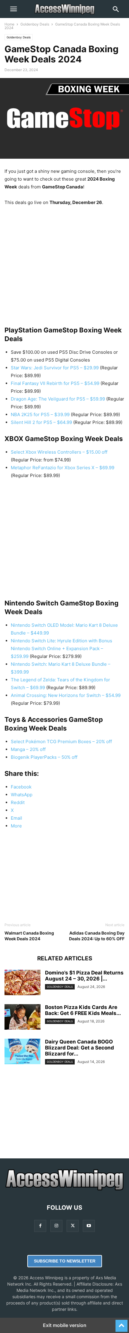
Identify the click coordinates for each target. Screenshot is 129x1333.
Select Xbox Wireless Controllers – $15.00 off (59, 452)
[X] (73, 1226)
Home (9, 24)
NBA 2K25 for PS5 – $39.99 (40, 414)
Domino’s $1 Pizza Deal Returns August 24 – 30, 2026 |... (84, 976)
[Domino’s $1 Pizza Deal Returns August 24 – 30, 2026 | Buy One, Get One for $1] (22, 983)
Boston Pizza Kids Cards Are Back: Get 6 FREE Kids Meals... (83, 1010)
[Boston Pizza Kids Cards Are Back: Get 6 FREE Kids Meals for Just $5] (22, 1017)
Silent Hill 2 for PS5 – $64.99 (41, 422)
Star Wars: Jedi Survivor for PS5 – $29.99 (55, 368)
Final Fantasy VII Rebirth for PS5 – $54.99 (55, 383)
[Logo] (64, 1189)
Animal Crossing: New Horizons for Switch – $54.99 (66, 695)
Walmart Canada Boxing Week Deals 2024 (29, 935)
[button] (13, 9)
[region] (64, 260)
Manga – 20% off (28, 749)
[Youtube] (89, 1226)
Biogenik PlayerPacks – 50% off (44, 757)
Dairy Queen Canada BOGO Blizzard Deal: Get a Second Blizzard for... (79, 1048)
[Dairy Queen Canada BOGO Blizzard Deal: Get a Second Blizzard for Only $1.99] (22, 1052)
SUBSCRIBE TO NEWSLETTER (64, 1261)
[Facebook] (40, 1226)
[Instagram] (56, 1226)
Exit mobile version (64, 1325)
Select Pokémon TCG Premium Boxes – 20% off (61, 741)
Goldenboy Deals (34, 24)
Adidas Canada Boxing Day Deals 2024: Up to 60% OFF (96, 935)
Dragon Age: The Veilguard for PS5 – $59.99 (58, 399)
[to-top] (122, 1323)
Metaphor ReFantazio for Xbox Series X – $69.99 (62, 467)
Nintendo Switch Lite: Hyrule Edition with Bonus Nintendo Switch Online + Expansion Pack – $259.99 (61, 648)
